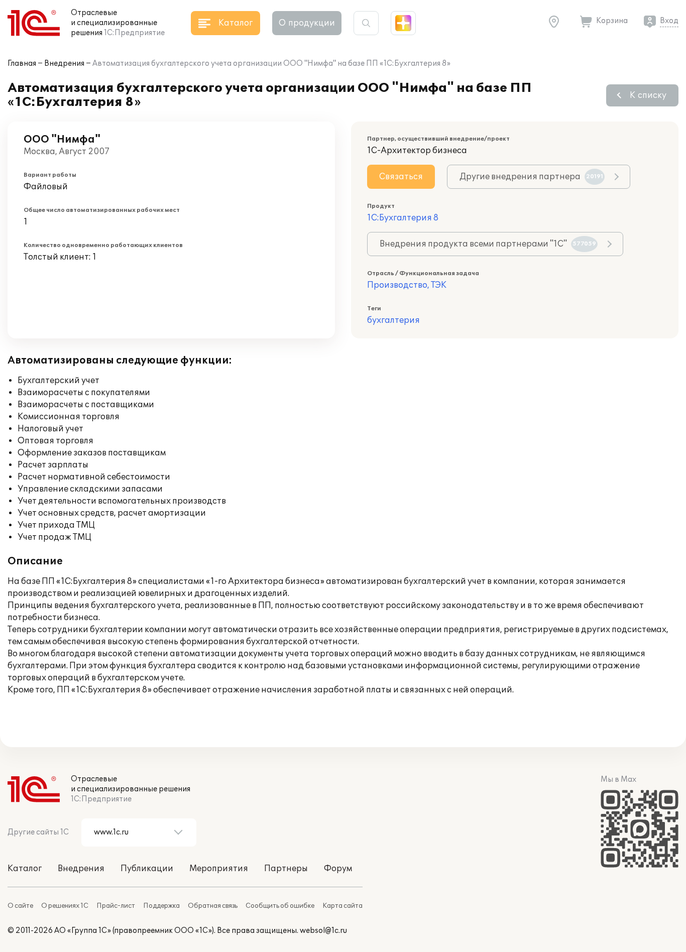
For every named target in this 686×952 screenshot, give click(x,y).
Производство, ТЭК (406, 285)
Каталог (25, 869)
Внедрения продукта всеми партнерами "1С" (488, 244)
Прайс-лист (115, 906)
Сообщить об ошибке (280, 906)
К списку (648, 95)
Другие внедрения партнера (531, 177)
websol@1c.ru (323, 930)
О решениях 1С (64, 906)
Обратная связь (213, 906)
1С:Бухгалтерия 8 (402, 218)
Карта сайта (342, 906)
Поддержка (161, 906)
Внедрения (64, 63)
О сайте (20, 906)
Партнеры (286, 869)
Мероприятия (218, 869)
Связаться (401, 177)
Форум (338, 869)
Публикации (147, 869)
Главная (22, 63)
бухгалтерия (393, 320)
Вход (669, 21)
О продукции (307, 23)
